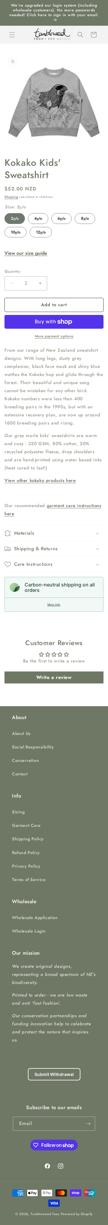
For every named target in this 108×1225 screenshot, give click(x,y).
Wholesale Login (29, 931)
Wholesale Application (35, 918)
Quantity (12, 271)
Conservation (25, 760)
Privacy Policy (26, 866)
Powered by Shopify (77, 1214)
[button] (12, 34)
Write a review (53, 677)
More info (53, 604)
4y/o (38, 217)
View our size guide (25, 253)
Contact (20, 774)
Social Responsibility (33, 747)
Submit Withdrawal (54, 1074)
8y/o (85, 217)
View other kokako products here (40, 480)
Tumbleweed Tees (45, 1214)
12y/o (40, 231)
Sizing (18, 812)
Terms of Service (29, 880)
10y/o (15, 231)
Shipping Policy (28, 839)
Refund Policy (26, 853)
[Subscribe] (88, 1124)
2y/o (14, 217)
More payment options (54, 336)
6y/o (61, 217)
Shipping (11, 197)
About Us (21, 733)
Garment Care (26, 825)
